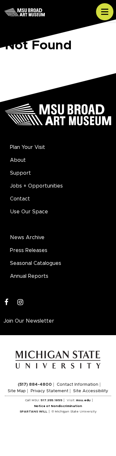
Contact (20, 198)
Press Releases (28, 250)
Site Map (17, 391)
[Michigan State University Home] (58, 359)
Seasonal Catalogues (35, 263)
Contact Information (77, 385)
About (18, 160)
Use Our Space (29, 211)
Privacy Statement (49, 391)
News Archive (27, 237)
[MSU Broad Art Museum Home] (58, 118)
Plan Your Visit (27, 147)
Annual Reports (29, 276)
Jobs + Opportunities (36, 186)
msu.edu (83, 400)
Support (20, 173)
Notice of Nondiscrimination (58, 406)
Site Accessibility (90, 391)
